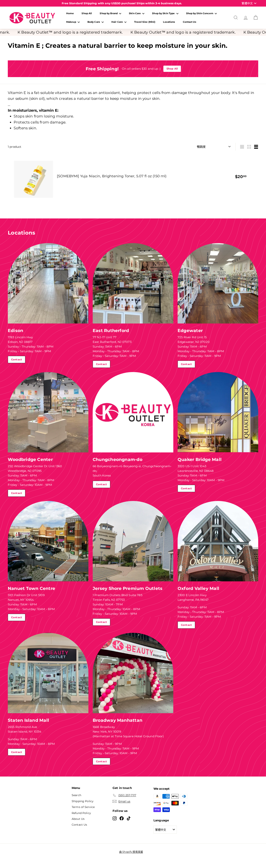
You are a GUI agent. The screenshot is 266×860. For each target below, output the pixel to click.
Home (70, 13)
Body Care (94, 21)
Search (76, 795)
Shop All (87, 13)
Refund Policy (81, 813)
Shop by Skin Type (163, 13)
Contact (16, 359)
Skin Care (135, 13)
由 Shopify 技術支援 (131, 851)
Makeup (71, 21)
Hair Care (117, 21)
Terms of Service (83, 807)
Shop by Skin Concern (200, 13)
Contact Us (189, 21)
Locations (169, 21)
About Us (78, 819)
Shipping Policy (82, 801)
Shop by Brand (109, 13)
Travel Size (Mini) (144, 21)
